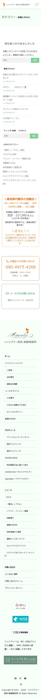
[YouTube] (25, 677)
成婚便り (7, 162)
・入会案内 (9, 398)
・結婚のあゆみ (11, 525)
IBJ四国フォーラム (11, 118)
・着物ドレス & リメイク (14, 539)
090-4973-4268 (21, 267)
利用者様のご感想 (10, 167)
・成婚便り (9, 518)
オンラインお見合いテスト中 (15, 109)
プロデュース (10, 430)
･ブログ (8, 497)
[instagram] (20, 677)
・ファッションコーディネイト (17, 437)
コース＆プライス (12, 391)
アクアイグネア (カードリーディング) (19, 180)
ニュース (8, 490)
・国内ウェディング (13, 444)
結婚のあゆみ (10, 418)
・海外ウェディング (13, 451)
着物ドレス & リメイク (13, 171)
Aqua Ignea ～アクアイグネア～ (17, 479)
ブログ (6, 154)
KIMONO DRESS (11, 458)
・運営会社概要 (11, 384)
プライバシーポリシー (14, 588)
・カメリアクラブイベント (15, 545)
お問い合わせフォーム (14, 581)
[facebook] (15, 677)
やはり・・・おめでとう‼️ (15, 87)
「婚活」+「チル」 (11, 150)
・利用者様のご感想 (13, 532)
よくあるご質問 (11, 574)
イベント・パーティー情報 (14, 158)
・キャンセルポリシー (14, 412)
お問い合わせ (10, 567)
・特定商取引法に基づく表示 (16, 465)
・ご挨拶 (8, 370)
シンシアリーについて (14, 363)
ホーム (7, 356)
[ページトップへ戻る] (21, 684)
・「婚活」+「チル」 (13, 504)
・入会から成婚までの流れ (15, 405)
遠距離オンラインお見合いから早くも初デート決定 (20, 98)
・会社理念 (9, 377)
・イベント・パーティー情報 (16, 511)
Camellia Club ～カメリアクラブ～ (18, 472)
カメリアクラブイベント (13, 176)
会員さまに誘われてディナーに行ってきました (20, 76)
